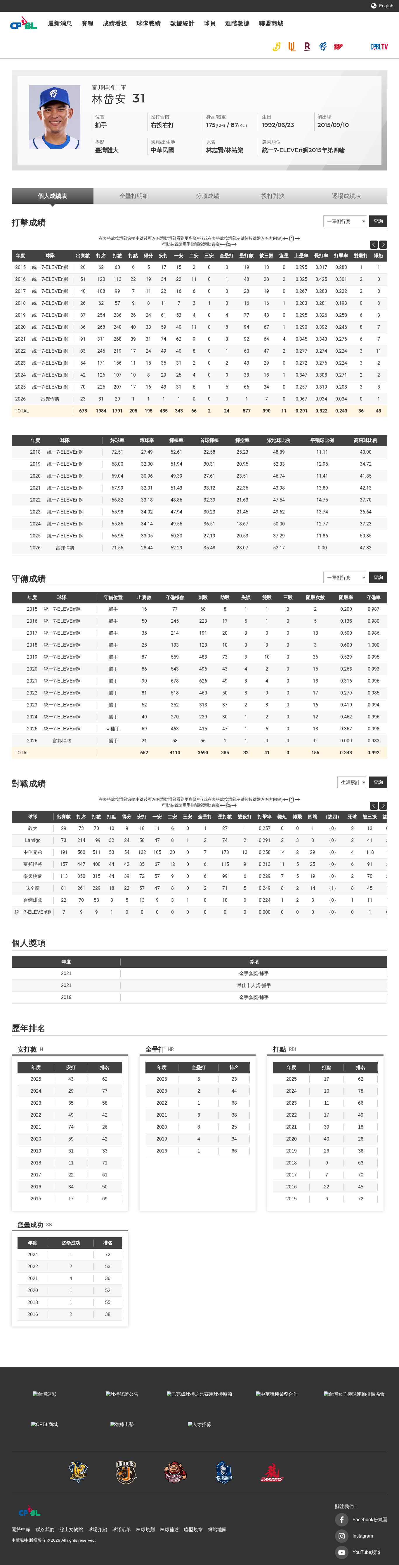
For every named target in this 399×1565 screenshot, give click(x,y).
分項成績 (207, 196)
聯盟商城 (271, 23)
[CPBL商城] (44, 1424)
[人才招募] (199, 1424)
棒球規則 (145, 1529)
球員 (210, 23)
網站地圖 (217, 1529)
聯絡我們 (45, 1529)
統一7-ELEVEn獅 (292, 46)
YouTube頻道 (367, 1552)
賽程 (87, 23)
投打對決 (273, 196)
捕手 (115, 728)
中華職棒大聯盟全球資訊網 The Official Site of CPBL (23, 24)
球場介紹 (97, 1529)
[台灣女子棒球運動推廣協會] (354, 1394)
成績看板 (115, 23)
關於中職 (21, 1529)
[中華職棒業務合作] (277, 1394)
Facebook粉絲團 (370, 1519)
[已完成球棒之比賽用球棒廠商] (199, 1394)
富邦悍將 (323, 46)
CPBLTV (379, 46)
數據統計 (182, 23)
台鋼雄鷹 (354, 46)
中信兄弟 (276, 46)
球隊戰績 (148, 23)
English (386, 5)
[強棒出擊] (122, 1424)
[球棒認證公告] (122, 1394)
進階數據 (237, 23)
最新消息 (60, 23)
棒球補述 (169, 1529)
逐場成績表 (346, 196)
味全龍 (338, 46)
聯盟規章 (193, 1529)
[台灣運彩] (44, 1394)
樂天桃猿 (307, 46)
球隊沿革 (121, 1529)
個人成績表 (52, 196)
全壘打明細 (134, 196)
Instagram (363, 1535)
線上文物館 (71, 1529)
